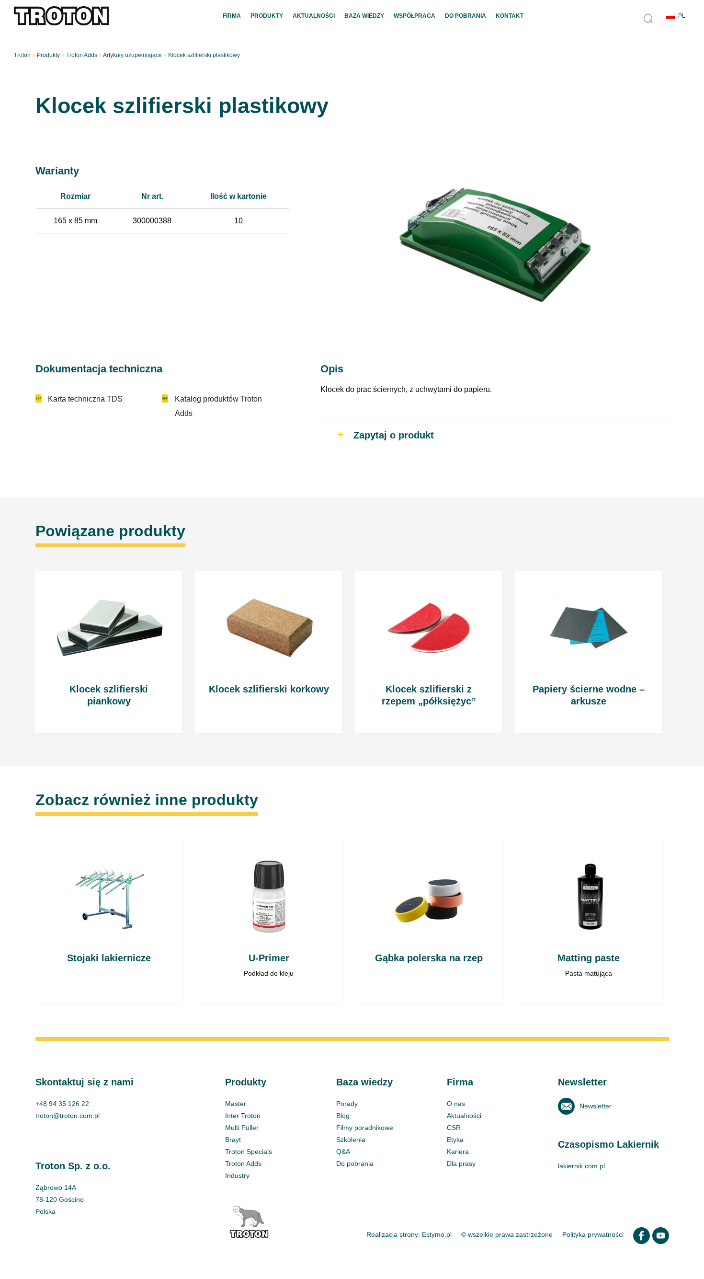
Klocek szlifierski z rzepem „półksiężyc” (429, 651)
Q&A (343, 1151)
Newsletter (595, 1106)
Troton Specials (248, 1151)
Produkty (266, 15)
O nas (456, 1103)
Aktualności (314, 15)
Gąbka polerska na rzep (429, 921)
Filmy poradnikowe (364, 1127)
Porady (347, 1103)
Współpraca (414, 15)
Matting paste (589, 921)
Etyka (455, 1139)
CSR (454, 1127)
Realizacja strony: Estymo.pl (409, 1234)
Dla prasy (461, 1163)
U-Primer (269, 921)
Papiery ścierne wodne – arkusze (589, 651)
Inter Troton (243, 1115)
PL (681, 15)
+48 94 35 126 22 (62, 1103)
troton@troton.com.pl (67, 1115)
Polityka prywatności (593, 1234)
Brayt (233, 1139)
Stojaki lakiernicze (109, 921)
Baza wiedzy (364, 15)
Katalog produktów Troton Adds (218, 406)
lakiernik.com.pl (581, 1166)
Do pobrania (465, 15)
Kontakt (509, 15)
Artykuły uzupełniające (132, 55)
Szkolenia (350, 1139)
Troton (22, 55)
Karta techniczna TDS (85, 399)
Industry (237, 1175)
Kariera (458, 1151)
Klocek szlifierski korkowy (269, 651)
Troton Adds (81, 55)
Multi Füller (242, 1127)
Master (235, 1103)
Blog (343, 1115)
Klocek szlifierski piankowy (109, 651)
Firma (232, 15)
